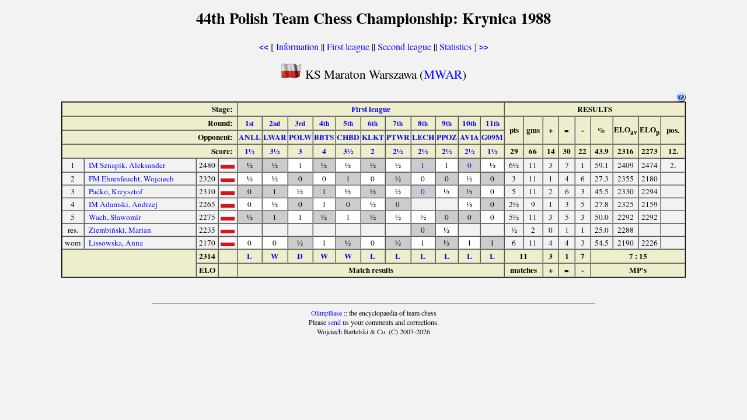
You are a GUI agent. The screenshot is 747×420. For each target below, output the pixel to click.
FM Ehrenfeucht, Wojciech (131, 178)
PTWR (398, 137)
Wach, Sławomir (115, 217)
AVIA (469, 137)
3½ (275, 151)
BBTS (324, 137)
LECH (423, 137)
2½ (398, 151)
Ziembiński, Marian (120, 230)
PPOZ (447, 137)
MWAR (443, 73)
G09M (492, 137)
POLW (300, 137)
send (334, 322)
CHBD (348, 137)
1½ (249, 151)
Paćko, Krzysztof (115, 191)
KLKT (373, 137)
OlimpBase (326, 312)
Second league (404, 46)
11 (493, 123)
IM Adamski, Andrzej (123, 204)
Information (297, 46)
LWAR (275, 137)
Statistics (455, 46)
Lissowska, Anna (116, 242)
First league (348, 46)
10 (469, 123)
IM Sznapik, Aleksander (127, 165)
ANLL (250, 137)
